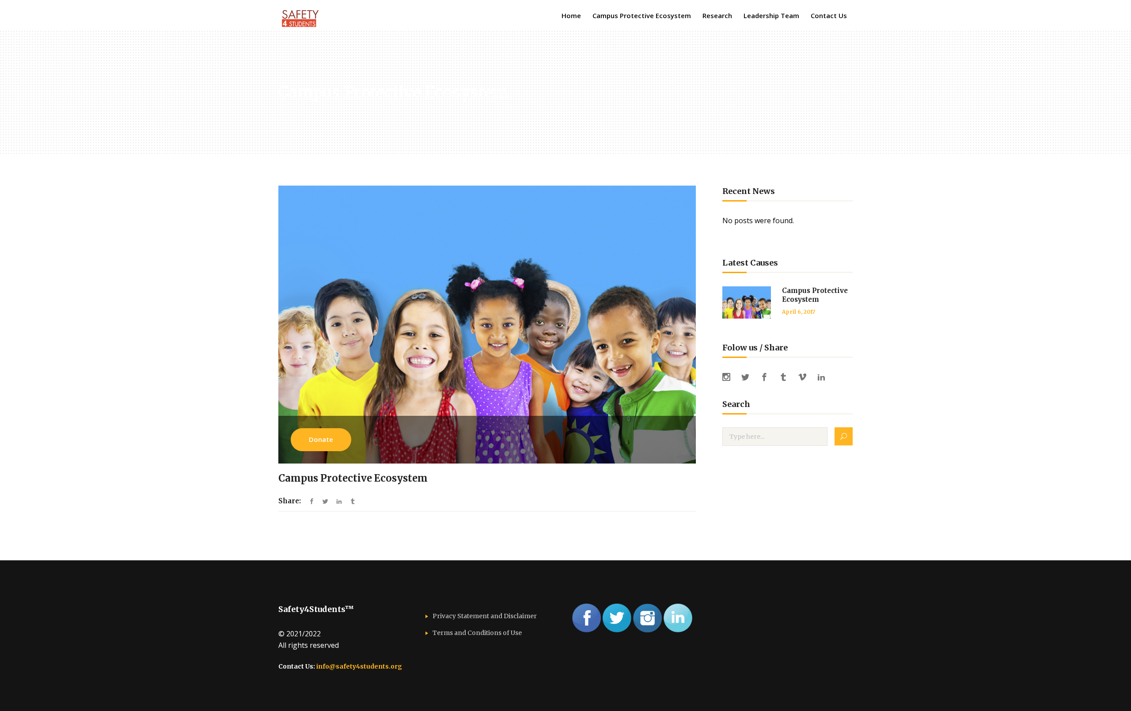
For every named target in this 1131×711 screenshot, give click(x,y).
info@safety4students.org (359, 666)
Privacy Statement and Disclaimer (485, 616)
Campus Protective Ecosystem (815, 295)
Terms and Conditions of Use (477, 633)
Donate (321, 439)
